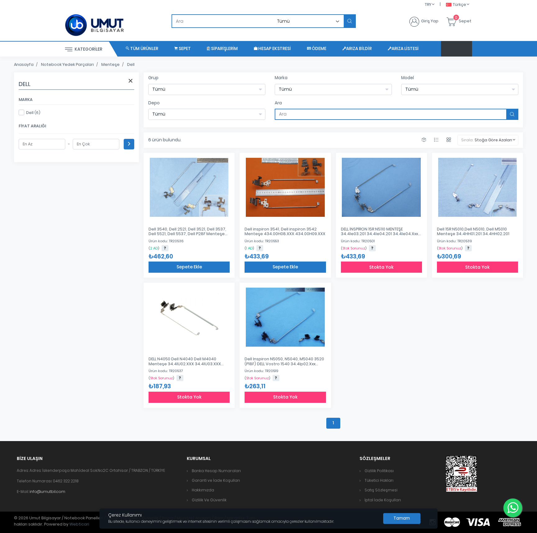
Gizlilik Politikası (379, 470)
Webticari (79, 524)
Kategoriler (88, 49)
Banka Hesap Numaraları (216, 470)
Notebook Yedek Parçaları (67, 64)
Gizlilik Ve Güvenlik (209, 500)
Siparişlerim (224, 49)
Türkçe (459, 4)
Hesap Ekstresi (274, 49)
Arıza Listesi (405, 49)
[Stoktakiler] (424, 139)
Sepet (184, 49)
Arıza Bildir (359, 49)
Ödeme (318, 49)
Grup (153, 78)
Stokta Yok (381, 267)
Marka (281, 78)
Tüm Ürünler (143, 49)
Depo (154, 103)
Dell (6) (33, 112)
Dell (131, 64)
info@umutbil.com (47, 491)
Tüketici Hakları (379, 480)
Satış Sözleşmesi (381, 490)
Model (407, 78)
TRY (428, 4)
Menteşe (110, 64)
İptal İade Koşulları (383, 500)
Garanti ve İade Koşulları (216, 480)
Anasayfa (24, 64)
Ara (278, 103)
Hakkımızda (203, 490)
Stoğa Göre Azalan (493, 140)
